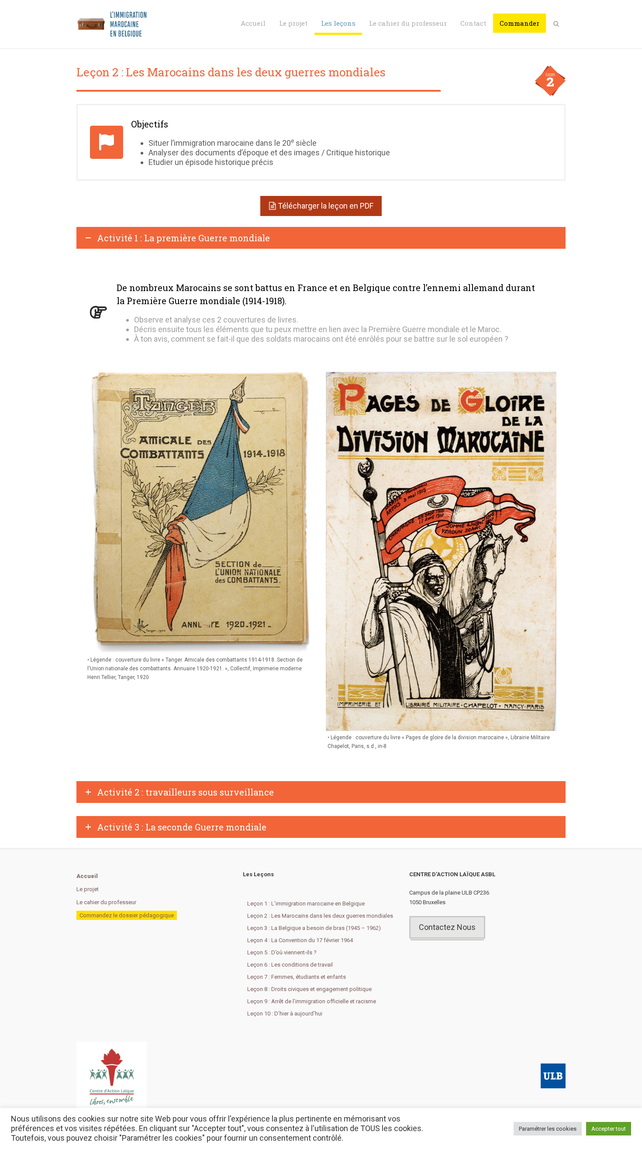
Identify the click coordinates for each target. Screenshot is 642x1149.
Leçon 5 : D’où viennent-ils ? (282, 952)
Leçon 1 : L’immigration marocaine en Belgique (306, 903)
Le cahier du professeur (408, 23)
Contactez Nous (447, 927)
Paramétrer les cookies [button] (547, 1128)
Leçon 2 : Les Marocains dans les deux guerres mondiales (320, 915)
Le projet (293, 23)
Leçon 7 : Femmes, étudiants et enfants (296, 977)
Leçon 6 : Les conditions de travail (290, 964)
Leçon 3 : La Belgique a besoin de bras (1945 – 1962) (314, 928)
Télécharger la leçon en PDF (325, 205)
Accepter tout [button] (608, 1128)
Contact (473, 23)
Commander (519, 23)
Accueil (253, 23)
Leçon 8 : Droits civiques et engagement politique (309, 989)
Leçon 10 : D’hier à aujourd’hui (284, 1013)
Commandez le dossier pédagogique (126, 915)
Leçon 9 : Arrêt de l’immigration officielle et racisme (311, 1001)
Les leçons (338, 23)
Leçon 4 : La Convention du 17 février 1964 (300, 940)
